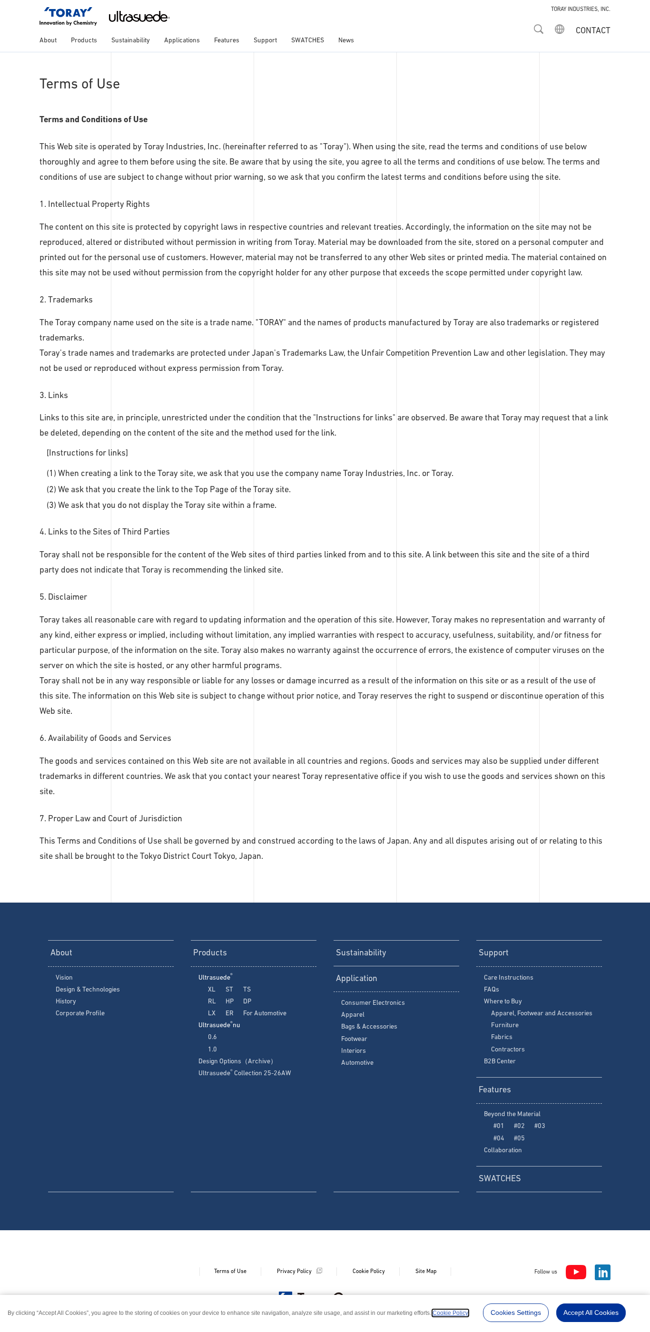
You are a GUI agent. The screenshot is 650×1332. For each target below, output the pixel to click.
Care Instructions (508, 978)
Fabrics (501, 1037)
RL (212, 1001)
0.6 (212, 1037)
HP (230, 1001)
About (48, 40)
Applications (182, 40)
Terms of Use (230, 1271)
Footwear (354, 1039)
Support (265, 40)
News (346, 40)
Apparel (352, 1015)
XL (212, 989)
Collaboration (503, 1150)
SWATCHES (307, 40)
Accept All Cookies (591, 1312)
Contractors (508, 1049)
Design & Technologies (88, 989)
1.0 (212, 1049)
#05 (519, 1138)
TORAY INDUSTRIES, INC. (581, 9)
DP (247, 1001)
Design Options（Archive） (237, 1061)
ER (230, 1013)
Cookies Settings (516, 1312)
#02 (519, 1126)
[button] (539, 26)
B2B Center (500, 1061)
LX (212, 1013)
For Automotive (264, 1013)
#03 (539, 1126)
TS (247, 989)
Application (356, 979)
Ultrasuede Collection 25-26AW (244, 1073)
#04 (498, 1138)
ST (229, 989)
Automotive (357, 1063)
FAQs (491, 989)
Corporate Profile (80, 1013)
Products (84, 40)
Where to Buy (503, 1001)
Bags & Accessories (369, 1027)
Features (226, 40)
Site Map (425, 1271)
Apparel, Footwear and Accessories (541, 1013)
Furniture (505, 1025)
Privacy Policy (294, 1271)
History (66, 1001)
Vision (64, 978)
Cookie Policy (369, 1271)
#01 (498, 1126)
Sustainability (130, 40)
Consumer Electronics (373, 1003)
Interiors (353, 1051)
